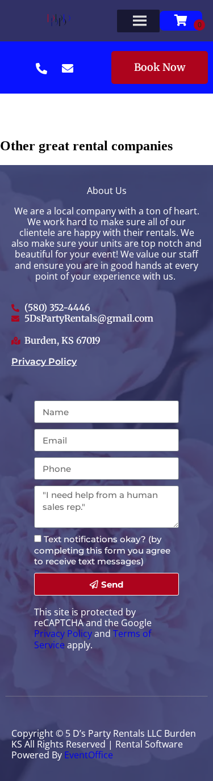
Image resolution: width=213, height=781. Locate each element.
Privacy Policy (44, 361)
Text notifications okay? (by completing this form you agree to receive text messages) (102, 550)
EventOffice (88, 755)
